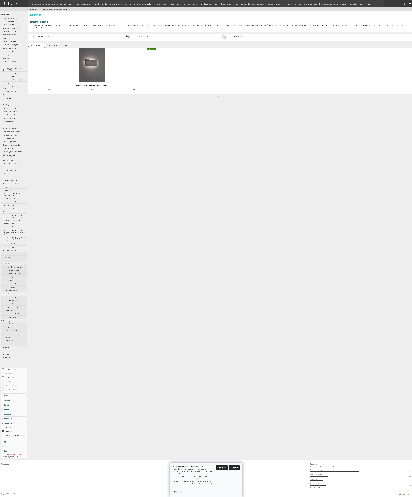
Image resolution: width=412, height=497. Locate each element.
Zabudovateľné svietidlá (11, 132)
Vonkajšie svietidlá (9, 294)
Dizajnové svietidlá (9, 247)
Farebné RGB (10, 341)
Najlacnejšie (53, 45)
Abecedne (79, 45)
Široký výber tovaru (316, 474)
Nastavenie (178, 492)
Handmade (11, 389)
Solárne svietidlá (11, 311)
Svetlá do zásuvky (11, 290)
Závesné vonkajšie (12, 317)
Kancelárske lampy (10, 135)
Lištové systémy (11, 287)
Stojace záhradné (11, 307)
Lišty (4, 173)
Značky (5, 364)
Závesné (8, 280)
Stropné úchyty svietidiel (11, 183)
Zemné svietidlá (11, 304)
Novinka (9, 377)
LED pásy (6, 321)
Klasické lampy (8, 98)
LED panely (7, 190)
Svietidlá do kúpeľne (10, 108)
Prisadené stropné (12, 254)
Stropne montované (10, 73)
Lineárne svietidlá (9, 148)
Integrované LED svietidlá (12, 220)
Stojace (8, 257)
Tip (8, 381)
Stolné (7, 260)
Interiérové (9, 324)
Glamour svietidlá (9, 209)
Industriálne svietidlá (10, 31)
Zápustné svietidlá (9, 170)
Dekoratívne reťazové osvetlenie (14, 212)
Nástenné (8, 264)
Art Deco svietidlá (9, 244)
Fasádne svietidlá (9, 115)
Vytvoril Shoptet (406, 494)
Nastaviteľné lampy (10, 76)
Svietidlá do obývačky (11, 28)
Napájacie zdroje (9, 227)
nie (8, 427)
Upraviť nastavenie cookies (38, 494)
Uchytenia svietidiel (10, 187)
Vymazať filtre (13, 455)
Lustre (5, 102)
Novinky (6, 55)
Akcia (9, 373)
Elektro (5, 361)
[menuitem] (37, 5)
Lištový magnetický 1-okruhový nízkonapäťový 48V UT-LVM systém (14, 232)
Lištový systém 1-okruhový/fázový (9, 156)
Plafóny (6, 105)
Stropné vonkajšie (11, 300)
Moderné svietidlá (9, 41)
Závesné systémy (9, 142)
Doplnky (6, 347)
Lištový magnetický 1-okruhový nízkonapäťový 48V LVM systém (14, 216)
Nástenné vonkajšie (12, 297)
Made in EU (11, 385)
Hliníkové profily (11, 331)
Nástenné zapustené (14, 274)
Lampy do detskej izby (11, 61)
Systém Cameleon (9, 48)
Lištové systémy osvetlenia (12, 152)
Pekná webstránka (315, 484)
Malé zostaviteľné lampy (11, 205)
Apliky (5, 38)
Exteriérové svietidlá (10, 112)
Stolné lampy (7, 177)
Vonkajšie (8, 327)
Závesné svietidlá (9, 25)
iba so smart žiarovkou (15, 435)
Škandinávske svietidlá (11, 65)
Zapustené (9, 277)
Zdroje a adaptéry (12, 334)
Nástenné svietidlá (9, 35)
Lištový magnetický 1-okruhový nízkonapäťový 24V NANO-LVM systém (14, 238)
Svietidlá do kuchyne (10, 45)
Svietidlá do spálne (10, 58)
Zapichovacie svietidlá (11, 128)
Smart (7, 337)
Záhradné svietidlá (9, 125)
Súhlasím (234, 468)
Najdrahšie (67, 45)
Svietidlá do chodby (10, 95)
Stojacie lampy (8, 122)
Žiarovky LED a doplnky (11, 145)
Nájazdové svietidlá (10, 138)
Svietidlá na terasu (9, 118)
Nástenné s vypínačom (15, 270)
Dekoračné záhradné (12, 314)
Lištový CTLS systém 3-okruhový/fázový (11, 194)
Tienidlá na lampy (9, 51)
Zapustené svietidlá (10, 92)
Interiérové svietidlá (10, 18)
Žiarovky (6, 351)
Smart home (7, 357)
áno (8, 431)
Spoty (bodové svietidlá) (12, 80)
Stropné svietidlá (9, 21)
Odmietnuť (222, 468)
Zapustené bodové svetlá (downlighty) (12, 69)
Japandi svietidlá (9, 224)
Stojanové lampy (9, 83)
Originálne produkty (316, 470)
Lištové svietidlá (8, 160)
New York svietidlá (9, 202)
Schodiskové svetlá (10, 180)
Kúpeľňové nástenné (14, 267)
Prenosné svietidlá (9, 198)
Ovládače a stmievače (13, 344)
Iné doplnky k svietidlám (11, 163)
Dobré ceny (313, 479)
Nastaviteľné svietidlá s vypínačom (11, 87)
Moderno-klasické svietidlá (12, 167)
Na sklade (10, 369)
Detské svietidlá (11, 284)
